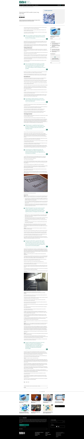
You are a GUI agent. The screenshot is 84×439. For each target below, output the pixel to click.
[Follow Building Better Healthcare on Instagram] (56, 426)
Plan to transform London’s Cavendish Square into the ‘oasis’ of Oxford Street (56, 49)
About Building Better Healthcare (39, 432)
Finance (21, 17)
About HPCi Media (37, 433)
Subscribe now (57, 406)
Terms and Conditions (48, 434)
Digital (23, 17)
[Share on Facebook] (28, 382)
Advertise (46, 433)
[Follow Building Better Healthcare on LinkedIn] (58, 426)
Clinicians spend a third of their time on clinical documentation (56, 51)
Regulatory (28, 394)
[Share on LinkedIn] (26, 382)
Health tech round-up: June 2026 (56, 47)
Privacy (46, 435)
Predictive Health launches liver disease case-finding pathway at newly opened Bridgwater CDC (56, 46)
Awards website (47, 432)
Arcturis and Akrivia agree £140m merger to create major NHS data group (56, 43)
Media (19, 17)
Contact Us (36, 435)
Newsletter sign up (37, 434)
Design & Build (39, 394)
